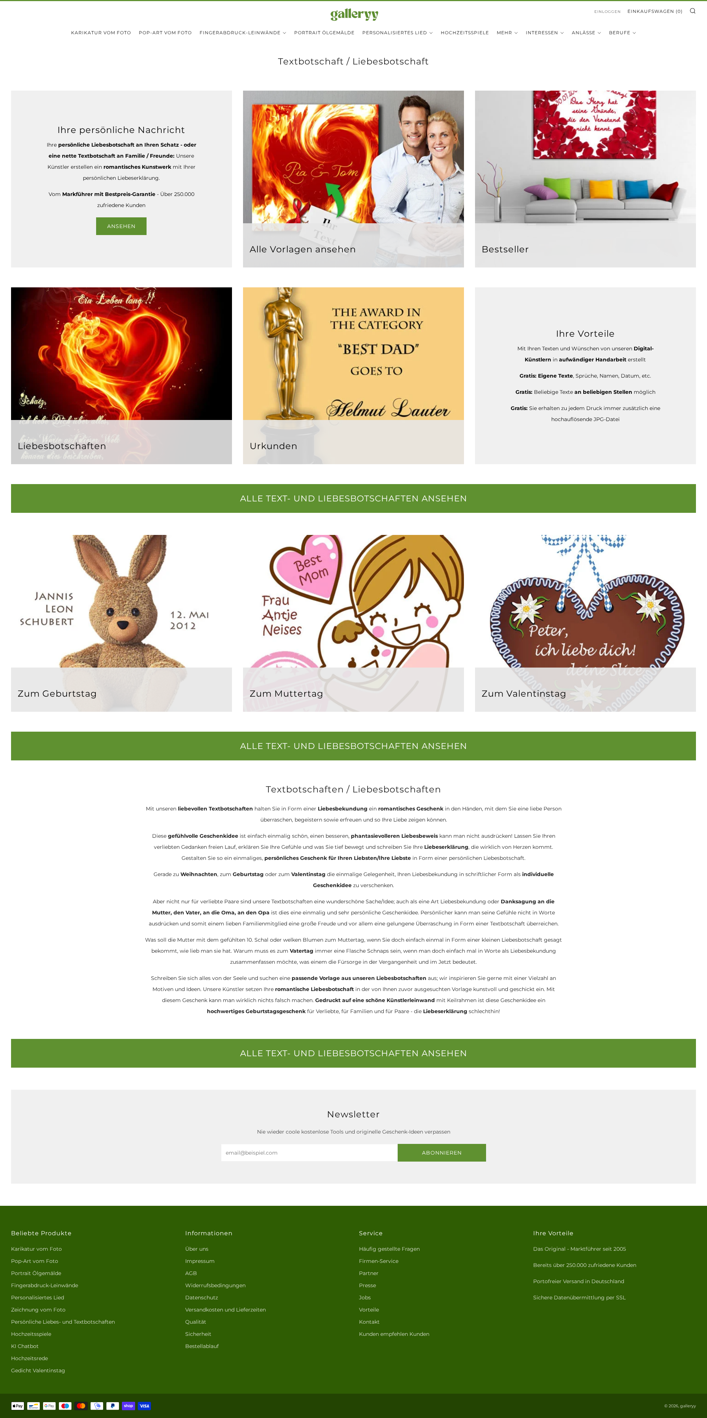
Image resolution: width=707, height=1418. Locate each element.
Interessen (542, 32)
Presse (367, 1285)
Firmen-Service (378, 1261)
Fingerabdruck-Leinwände (240, 32)
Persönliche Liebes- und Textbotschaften (63, 1322)
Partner (369, 1273)
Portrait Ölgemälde (324, 32)
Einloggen (607, 11)
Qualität (195, 1322)
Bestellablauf (202, 1346)
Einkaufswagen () (655, 11)
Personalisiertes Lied (394, 32)
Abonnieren (442, 1152)
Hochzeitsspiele (465, 32)
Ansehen (121, 226)
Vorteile (369, 1309)
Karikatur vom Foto (101, 32)
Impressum (200, 1261)
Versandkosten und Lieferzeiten (225, 1309)
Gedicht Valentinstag (38, 1370)
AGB (191, 1273)
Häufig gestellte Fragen (389, 1249)
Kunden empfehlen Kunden (394, 1334)
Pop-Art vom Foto (165, 32)
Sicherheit (198, 1334)
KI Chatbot (25, 1346)
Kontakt (369, 1322)
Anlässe (583, 32)
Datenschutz (201, 1297)
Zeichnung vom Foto (38, 1309)
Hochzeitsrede (29, 1358)
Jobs (365, 1297)
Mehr (504, 32)
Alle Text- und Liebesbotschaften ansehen (353, 498)
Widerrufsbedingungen (215, 1285)
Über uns (196, 1249)
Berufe (619, 32)
